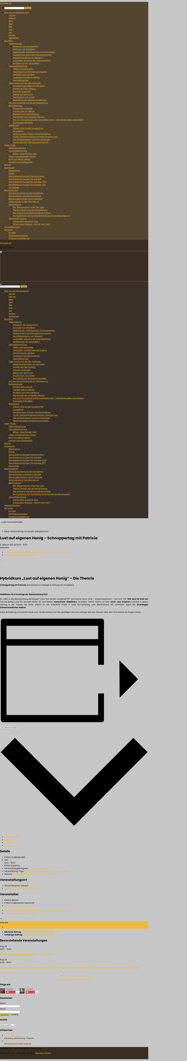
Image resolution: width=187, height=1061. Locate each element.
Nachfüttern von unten (24, 97)
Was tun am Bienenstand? (16, 12)
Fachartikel (14, 187)
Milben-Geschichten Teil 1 (25, 153)
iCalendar (9, 839)
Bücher (7, 165)
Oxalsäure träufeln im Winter (26, 77)
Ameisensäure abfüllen (24, 74)
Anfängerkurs (30, 871)
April (11, 24)
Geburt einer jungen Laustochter (28, 128)
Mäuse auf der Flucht (23, 94)
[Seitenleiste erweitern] (1, 918)
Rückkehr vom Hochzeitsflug (26, 114)
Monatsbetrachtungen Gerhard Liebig (26, 176)
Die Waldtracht (11, 1035)
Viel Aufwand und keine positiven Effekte (32, 213)
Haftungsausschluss (18, 235)
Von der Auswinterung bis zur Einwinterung (28, 103)
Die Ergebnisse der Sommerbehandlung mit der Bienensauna (41, 216)
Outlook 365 (9, 842)
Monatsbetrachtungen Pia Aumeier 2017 (27, 184)
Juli (10, 32)
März (11, 21)
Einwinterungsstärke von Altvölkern (29, 86)
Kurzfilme (8, 41)
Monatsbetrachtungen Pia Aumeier (25, 179)
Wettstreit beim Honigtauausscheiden (31, 142)
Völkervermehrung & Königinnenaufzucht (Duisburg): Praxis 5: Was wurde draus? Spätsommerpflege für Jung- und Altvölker (69, 967)
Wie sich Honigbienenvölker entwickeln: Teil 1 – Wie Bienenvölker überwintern (48, 120)
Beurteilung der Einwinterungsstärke (29, 100)
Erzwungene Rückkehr (23, 122)
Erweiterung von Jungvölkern (26, 63)
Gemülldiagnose (20, 80)
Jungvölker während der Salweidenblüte (32, 60)
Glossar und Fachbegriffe (20, 162)
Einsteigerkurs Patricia (38, 868)
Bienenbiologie (15, 105)
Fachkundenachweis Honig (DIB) (20, 555)
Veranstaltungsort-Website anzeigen (21, 888)
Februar (12, 18)
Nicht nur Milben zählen (19, 159)
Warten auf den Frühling (24, 88)
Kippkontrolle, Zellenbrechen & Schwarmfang (34, 52)
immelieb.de (5, 3)
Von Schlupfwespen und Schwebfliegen (31, 139)
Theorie (66, 871)
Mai (10, 26)
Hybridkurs (42, 871)
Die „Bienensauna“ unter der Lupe (28, 207)
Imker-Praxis (10, 145)
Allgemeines (14, 170)
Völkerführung (15, 43)
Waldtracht (14, 125)
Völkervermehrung (17, 148)
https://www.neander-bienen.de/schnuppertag (35, 874)
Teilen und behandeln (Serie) (22, 156)
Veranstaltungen (12, 227)
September (14, 38)
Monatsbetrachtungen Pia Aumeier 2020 (28, 182)
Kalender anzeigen (9, 972)
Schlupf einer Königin (23, 108)
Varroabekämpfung (18, 66)
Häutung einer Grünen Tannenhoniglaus (32, 134)
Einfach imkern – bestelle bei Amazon (74, 979)
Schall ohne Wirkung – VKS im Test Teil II (31, 224)
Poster (12, 173)
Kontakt (12, 232)
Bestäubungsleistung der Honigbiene (26, 193)
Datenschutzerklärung (19, 238)
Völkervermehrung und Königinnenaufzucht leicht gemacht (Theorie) (37, 552)
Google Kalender (12, 837)
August (12, 35)
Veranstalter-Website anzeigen (19, 905)
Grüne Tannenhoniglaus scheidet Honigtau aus (35, 136)
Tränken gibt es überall (23, 111)
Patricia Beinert (55, 871)
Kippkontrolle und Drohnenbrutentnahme (32, 55)
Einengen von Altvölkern (24, 49)
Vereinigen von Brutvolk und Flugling (30, 72)
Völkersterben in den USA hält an (24, 201)
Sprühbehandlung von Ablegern (28, 57)
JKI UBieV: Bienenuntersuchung (18, 1041)
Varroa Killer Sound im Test (25, 221)
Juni (10, 29)
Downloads (9, 168)
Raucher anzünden (22, 91)
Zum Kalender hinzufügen (9, 727)
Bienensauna (15, 204)
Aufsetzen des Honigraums (25, 46)
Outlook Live (9, 845)
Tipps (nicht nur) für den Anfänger (25, 83)
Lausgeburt (18, 131)
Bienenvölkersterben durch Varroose (25, 199)
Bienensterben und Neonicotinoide (25, 196)
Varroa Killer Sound (17, 218)
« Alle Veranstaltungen (10, 526)
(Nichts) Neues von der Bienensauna (30, 210)
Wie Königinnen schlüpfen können (29, 117)
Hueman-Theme (43, 1053)
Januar (12, 15)
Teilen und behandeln (23, 69)
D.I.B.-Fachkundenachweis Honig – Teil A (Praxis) (27, 954)
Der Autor (8, 230)
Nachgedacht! (11, 190)
